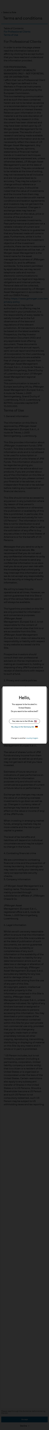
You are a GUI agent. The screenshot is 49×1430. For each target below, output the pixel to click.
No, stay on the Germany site (22, 727)
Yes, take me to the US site (22, 721)
